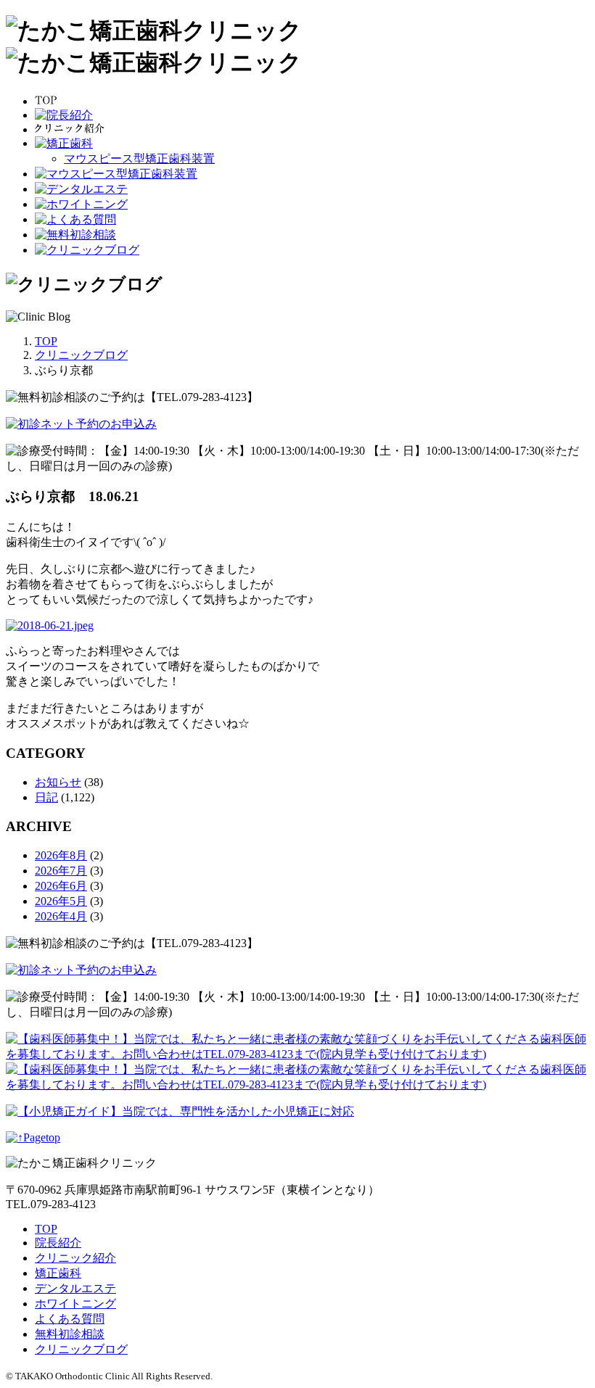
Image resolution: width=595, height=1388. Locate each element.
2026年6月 (61, 886)
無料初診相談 (69, 1334)
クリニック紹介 (75, 1258)
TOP (46, 1229)
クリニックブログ (81, 1349)
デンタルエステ (75, 1288)
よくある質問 (69, 1319)
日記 (46, 797)
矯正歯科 (58, 1273)
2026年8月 (61, 855)
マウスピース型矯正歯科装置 (139, 158)
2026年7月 (61, 870)
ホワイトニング (75, 1303)
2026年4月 (61, 916)
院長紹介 (58, 1242)
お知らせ (58, 782)
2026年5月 (61, 901)
